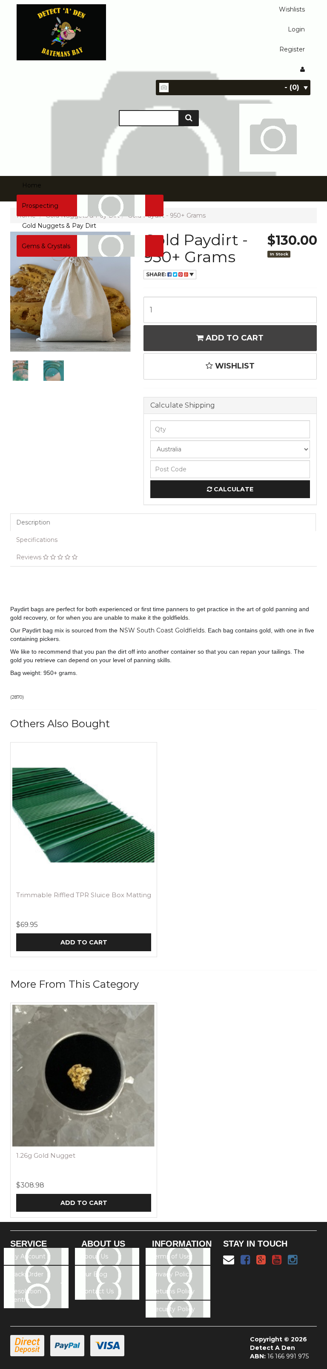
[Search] (189, 118)
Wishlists (292, 9)
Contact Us (97, 1291)
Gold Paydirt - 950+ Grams (167, 215)
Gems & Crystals (46, 246)
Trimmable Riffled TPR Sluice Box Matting (83, 895)
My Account (27, 1256)
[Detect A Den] (61, 30)
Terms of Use (170, 1256)
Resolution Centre (25, 1295)
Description (33, 522)
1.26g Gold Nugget (45, 1155)
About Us (94, 1256)
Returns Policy (173, 1291)
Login (296, 29)
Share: (156, 274)
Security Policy (173, 1309)
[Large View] (20, 370)
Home (31, 185)
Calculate (232, 489)
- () (291, 87)
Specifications (36, 540)
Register (292, 49)
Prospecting (40, 206)
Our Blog (93, 1274)
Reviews (29, 557)
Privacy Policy (171, 1274)
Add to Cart (234, 338)
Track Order (26, 1274)
